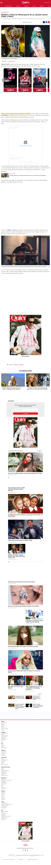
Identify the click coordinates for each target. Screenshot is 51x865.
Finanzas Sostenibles (5, 816)
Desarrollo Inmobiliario (6, 804)
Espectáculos (8, 6)
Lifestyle (3, 774)
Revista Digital (47, 2)
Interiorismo (4, 807)
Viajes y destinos (4, 735)
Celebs (2, 746)
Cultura (3, 729)
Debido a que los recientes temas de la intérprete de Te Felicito (15, 113)
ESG (2, 810)
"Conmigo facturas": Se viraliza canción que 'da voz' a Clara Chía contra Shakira (27, 175)
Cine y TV (3, 762)
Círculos (26, 6)
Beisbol (2, 769)
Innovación (3, 817)
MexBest (3, 732)
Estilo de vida (4, 747)
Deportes (3, 761)
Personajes (3, 737)
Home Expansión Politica (6, 780)
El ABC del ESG (4, 818)
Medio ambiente (4, 811)
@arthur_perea (11, 61)
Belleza (42, 6)
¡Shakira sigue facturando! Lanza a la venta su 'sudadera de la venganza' (11, 388)
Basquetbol (3, 771)
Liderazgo (3, 752)
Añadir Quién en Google (27, 22)
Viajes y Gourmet (4, 728)
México (2, 793)
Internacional (4, 782)
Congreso (3, 794)
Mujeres (3, 750)
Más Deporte (4, 773)
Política (3, 791)
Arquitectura (4, 806)
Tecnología (3, 783)
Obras (2, 785)
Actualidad (3, 751)
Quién (2, 721)
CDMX (2, 795)
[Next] (48, 379)
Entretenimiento (4, 759)
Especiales (3, 755)
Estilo (2, 758)
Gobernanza (4, 813)
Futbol (2, 768)
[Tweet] (44, 22)
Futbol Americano (5, 770)
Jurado (2, 740)
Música (2, 763)
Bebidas (2, 734)
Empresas (3, 779)
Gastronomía (4, 733)
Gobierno (3, 792)
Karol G (16, 364)
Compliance (20, 859)
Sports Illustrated (5, 767)
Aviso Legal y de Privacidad (9, 859)
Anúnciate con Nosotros (32, 859)
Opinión (2, 753)
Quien (23, 850)
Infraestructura (4, 805)
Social (2, 812)
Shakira (21, 364)
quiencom (26, 850)
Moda (34, 6)
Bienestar (3, 738)
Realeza (18, 6)
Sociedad (3, 799)
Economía (3, 781)
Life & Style (4, 757)
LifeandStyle (4, 788)
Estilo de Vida (4, 739)
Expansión (3, 778)
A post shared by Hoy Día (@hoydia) (25, 161)
